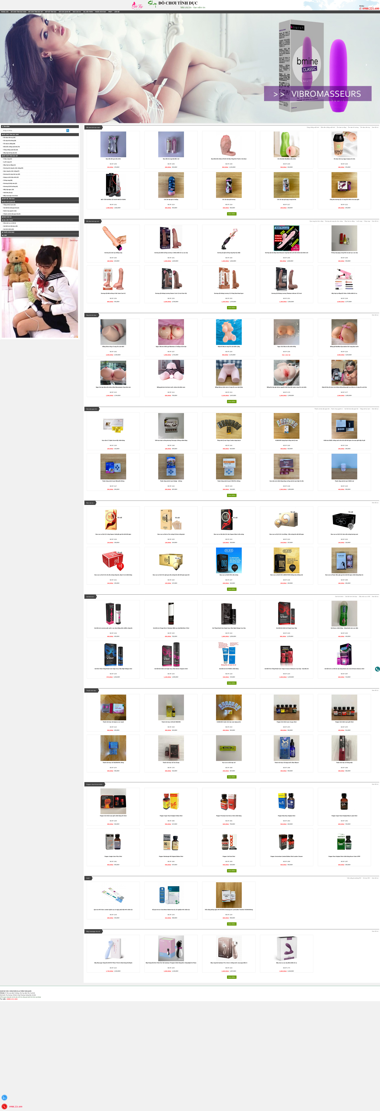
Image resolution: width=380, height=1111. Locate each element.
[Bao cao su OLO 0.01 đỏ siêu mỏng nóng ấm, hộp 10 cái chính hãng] (113, 560)
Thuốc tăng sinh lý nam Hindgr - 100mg (171, 481)
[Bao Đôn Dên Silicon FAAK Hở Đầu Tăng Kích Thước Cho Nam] (229, 144)
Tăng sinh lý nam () (9, 204)
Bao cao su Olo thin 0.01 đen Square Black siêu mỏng (229, 534)
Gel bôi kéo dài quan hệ (351, 409)
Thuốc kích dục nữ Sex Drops (171, 762)
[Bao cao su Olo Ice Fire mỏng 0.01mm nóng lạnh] (171, 520)
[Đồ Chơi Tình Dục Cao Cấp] (138, 5)
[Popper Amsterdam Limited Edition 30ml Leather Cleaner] (287, 842)
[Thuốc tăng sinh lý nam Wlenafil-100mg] (113, 466)
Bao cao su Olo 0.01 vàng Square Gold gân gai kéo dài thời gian (113, 534)
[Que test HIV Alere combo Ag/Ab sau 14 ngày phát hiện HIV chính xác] (113, 895)
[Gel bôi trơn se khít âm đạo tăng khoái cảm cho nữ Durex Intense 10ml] (344, 654)
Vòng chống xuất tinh (313, 127)
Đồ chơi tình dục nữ (35, 12)
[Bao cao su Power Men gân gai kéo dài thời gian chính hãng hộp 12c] (344, 560)
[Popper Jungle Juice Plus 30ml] (113, 842)
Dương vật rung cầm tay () (11, 174)
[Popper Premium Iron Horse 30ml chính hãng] (229, 801)
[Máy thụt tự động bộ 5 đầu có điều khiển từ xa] (344, 279)
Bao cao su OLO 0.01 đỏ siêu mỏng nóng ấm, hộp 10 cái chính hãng (113, 575)
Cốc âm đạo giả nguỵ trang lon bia (286, 199)
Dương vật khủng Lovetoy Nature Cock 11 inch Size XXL (171, 293)
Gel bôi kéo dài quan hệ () (11, 208)
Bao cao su (77, 12)
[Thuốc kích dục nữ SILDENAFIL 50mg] (113, 748)
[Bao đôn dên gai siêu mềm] (113, 144)
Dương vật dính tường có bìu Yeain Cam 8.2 (113, 293)
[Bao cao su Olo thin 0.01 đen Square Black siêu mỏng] (229, 520)
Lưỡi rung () (7, 162)
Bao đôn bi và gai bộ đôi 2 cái (171, 159)
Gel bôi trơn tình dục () (10, 226)
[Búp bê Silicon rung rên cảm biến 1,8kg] (229, 332)
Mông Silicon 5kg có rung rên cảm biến (113, 346)
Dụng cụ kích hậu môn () (11, 177)
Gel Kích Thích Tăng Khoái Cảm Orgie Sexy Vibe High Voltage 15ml (113, 668)
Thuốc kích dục (100, 12)
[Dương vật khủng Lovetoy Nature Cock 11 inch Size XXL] (171, 279)
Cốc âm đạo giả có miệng (171, 199)
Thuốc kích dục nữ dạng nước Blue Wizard (287, 762)
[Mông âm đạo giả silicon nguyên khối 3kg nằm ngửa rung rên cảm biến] (287, 373)
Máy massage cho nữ (93, 931)
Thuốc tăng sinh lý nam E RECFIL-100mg (228, 481)
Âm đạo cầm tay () (9, 137)
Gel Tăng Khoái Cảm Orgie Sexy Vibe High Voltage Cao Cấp (229, 628)
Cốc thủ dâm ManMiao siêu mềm (286, 159)
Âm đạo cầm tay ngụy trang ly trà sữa (344, 159)
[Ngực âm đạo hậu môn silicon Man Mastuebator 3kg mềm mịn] (113, 373)
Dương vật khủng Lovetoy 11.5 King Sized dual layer (229, 293)
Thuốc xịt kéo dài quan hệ (321, 409)
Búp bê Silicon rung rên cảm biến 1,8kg (229, 346)
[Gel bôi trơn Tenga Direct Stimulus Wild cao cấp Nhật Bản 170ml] (171, 613)
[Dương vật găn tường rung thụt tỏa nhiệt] (229, 238)
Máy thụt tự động (349, 221)
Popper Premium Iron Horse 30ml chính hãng (228, 816)
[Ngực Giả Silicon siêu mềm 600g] (287, 332)
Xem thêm (231, 214)
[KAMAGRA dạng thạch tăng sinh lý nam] (287, 426)
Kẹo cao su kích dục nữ (229, 762)
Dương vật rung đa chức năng (334, 221)
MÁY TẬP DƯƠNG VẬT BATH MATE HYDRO (113, 199)
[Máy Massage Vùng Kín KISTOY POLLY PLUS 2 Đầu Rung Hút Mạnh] (113, 948)
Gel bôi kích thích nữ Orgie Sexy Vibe (286, 628)
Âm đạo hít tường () (9, 140)
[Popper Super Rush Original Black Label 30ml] (344, 801)
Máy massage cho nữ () (10, 195)
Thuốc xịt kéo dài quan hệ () (11, 214)
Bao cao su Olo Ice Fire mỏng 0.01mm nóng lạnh (171, 534)
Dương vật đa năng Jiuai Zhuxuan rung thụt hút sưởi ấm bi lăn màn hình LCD (286, 252)
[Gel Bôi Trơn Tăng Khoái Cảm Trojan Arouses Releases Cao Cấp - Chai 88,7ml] (287, 654)
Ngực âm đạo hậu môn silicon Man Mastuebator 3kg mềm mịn (113, 387)
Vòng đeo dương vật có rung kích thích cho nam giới (344, 199)
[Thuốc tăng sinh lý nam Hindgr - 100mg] (171, 466)
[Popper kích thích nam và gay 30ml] (287, 707)
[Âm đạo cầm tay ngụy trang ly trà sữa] (344, 144)
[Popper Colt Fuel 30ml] (229, 842)
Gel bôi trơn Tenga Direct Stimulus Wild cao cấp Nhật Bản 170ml (171, 628)
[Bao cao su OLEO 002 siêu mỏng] (229, 560)
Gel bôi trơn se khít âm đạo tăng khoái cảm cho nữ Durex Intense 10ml (344, 668)
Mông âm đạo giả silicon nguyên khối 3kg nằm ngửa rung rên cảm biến (286, 387)
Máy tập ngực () (8, 189)
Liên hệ (116, 12)
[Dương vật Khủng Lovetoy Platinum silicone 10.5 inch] (287, 279)
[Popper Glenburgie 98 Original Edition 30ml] (171, 842)
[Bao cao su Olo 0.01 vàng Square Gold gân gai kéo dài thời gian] (113, 520)
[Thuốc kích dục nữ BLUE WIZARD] (171, 707)
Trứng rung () (7, 180)
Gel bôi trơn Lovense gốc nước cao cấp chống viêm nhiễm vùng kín (113, 628)
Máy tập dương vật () (10, 153)
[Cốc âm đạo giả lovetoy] (229, 185)
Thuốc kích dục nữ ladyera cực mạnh (113, 722)
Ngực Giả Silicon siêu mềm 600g (286, 346)
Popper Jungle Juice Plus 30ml (113, 856)
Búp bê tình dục (50, 12)
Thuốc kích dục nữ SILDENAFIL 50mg (113, 762)
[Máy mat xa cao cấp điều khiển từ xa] (287, 948)
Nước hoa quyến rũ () (9, 211)
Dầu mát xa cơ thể (364, 596)
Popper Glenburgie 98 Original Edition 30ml (171, 856)
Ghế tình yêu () (7, 192)
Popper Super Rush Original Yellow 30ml (171, 816)
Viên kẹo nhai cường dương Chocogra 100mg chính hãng (171, 440)
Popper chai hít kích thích (94, 784)
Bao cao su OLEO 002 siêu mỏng (229, 575)
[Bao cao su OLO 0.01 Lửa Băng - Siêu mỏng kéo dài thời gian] (287, 520)
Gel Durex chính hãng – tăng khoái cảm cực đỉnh (344, 628)
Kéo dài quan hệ (64, 12)
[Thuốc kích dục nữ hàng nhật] (344, 748)
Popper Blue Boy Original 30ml (286, 816)
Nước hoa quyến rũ (336, 409)
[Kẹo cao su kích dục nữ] (229, 748)
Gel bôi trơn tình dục (351, 596)
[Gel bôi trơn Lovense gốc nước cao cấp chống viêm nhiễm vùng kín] (113, 613)
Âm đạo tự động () (9, 143)
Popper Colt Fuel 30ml (229, 856)
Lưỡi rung (359, 221)
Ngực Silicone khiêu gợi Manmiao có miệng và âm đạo (171, 346)
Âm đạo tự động (341, 127)
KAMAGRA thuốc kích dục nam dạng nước (229, 722)
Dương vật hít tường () (10, 186)
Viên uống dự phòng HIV (354, 878)
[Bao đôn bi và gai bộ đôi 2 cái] (171, 144)
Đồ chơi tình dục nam (18, 12)
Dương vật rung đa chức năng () (13, 168)
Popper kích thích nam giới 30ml (344, 722)
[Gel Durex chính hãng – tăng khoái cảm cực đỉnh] (344, 613)
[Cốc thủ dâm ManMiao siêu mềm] (287, 144)
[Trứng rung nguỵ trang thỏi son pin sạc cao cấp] (344, 238)
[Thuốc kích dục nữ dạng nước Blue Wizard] (287, 748)
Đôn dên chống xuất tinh (328, 127)
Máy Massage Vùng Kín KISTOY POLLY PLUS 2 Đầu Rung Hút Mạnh (113, 963)
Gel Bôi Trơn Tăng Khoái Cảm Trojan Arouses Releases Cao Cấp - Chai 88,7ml (287, 668)
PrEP (110, 12)
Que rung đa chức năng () (11, 171)
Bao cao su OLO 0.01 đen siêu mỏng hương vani (344, 534)
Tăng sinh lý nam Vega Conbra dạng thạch (229, 440)
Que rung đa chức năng (316, 221)
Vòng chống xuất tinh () (10, 150)
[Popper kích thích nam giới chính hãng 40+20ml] (113, 801)
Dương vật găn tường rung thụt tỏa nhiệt (228, 252)
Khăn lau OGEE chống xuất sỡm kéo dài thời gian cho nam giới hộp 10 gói (344, 440)
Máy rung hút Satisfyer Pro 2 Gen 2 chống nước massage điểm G (229, 963)
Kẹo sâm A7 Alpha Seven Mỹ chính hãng (113, 440)
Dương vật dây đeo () (10, 183)
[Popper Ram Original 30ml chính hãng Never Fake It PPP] (344, 842)
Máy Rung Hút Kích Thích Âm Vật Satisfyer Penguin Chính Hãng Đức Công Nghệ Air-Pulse (171, 963)
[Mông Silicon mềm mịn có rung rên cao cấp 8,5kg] (229, 373)
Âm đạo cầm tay (365, 127)
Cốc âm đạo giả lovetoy (228, 199)
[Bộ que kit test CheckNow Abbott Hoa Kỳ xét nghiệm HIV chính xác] (171, 895)
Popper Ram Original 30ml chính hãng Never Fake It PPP (344, 856)
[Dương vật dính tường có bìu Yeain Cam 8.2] (113, 279)
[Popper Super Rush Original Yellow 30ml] (171, 801)
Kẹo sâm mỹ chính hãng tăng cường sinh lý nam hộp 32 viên (287, 481)
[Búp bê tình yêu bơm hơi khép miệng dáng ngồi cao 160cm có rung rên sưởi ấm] (344, 373)
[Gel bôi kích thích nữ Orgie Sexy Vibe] (287, 613)
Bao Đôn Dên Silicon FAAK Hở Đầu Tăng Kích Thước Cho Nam (229, 159)
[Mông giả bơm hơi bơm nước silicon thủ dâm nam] (171, 373)
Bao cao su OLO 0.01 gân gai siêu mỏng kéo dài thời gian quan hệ (171, 575)
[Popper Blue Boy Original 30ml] (287, 801)
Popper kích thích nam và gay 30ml (286, 722)
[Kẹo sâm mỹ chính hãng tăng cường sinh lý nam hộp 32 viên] (287, 466)
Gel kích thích (339, 596)
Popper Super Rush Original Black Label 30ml (344, 816)
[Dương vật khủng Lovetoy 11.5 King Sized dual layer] (229, 279)
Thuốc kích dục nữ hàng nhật (344, 762)
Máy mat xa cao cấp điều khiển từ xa (286, 963)
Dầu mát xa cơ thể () (9, 223)
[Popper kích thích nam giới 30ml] (344, 707)
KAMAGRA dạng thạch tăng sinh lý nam (286, 440)
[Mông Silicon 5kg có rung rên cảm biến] (113, 332)
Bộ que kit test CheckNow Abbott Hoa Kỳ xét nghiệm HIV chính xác (171, 909)
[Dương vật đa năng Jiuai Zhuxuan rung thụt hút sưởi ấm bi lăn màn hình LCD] (287, 238)
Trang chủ (4, 12)
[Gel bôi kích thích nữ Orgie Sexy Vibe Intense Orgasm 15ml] (171, 654)
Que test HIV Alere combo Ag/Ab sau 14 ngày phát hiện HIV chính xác (113, 909)
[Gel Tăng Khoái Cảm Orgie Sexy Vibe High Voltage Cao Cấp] (229, 613)
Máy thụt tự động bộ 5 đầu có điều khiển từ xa (344, 293)
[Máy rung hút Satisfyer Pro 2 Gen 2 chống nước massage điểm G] (229, 948)
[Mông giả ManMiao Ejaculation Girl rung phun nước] (344, 332)
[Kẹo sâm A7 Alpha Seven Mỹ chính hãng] (113, 426)
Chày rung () (7, 159)
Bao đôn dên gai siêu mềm (113, 159)
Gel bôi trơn (88, 12)
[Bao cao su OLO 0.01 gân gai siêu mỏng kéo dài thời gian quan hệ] (171, 560)
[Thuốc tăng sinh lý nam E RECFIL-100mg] (229, 466)
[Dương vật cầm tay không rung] (113, 238)
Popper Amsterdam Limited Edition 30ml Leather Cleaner (287, 856)
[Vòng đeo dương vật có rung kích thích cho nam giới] (344, 185)
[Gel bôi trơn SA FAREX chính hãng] (229, 654)
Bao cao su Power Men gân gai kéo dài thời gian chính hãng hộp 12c (344, 575)
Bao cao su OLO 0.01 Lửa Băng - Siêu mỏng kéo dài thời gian (287, 534)
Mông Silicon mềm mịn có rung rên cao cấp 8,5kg (229, 387)
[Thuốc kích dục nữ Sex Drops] (171, 748)
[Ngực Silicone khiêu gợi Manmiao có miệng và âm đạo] (171, 332)
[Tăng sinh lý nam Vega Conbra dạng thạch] (229, 426)
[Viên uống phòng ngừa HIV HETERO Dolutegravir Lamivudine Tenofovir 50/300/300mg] (229, 895)
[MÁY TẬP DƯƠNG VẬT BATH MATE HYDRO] (113, 185)
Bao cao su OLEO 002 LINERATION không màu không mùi (286, 575)
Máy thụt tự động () (9, 165)
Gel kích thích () (8, 229)
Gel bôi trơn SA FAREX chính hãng (228, 668)
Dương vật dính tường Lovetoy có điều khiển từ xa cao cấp (171, 252)
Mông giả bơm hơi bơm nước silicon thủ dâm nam (171, 387)
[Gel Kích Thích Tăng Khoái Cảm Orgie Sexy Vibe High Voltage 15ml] (113, 654)
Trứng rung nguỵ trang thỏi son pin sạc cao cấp (344, 252)
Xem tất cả (375, 127)
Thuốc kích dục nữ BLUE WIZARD (171, 722)
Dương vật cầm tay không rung (113, 252)
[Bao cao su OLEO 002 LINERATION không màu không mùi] (287, 560)
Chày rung (367, 221)
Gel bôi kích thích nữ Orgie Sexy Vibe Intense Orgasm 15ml (171, 668)
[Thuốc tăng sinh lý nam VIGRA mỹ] (344, 466)
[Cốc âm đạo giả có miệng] (171, 185)
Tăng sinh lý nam (365, 409)
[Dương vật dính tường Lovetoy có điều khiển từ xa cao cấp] (171, 238)
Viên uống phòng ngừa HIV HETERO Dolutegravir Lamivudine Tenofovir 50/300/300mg (229, 909)
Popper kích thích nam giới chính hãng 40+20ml (113, 816)
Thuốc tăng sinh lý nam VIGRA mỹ (344, 481)
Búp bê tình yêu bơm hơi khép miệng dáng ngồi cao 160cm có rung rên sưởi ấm (344, 387)
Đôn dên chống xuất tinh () (11, 146)
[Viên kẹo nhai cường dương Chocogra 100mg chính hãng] (171, 426)
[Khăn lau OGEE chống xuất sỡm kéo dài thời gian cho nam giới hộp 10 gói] (344, 426)
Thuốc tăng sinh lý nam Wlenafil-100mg (113, 481)
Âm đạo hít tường (353, 127)
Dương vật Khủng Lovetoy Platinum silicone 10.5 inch (287, 293)
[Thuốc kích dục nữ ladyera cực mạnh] (113, 707)
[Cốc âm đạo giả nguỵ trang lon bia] (287, 185)
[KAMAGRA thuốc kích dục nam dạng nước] (229, 707)
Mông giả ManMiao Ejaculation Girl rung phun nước (344, 346)
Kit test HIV (366, 878)
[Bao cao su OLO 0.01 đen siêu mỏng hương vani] (344, 520)
